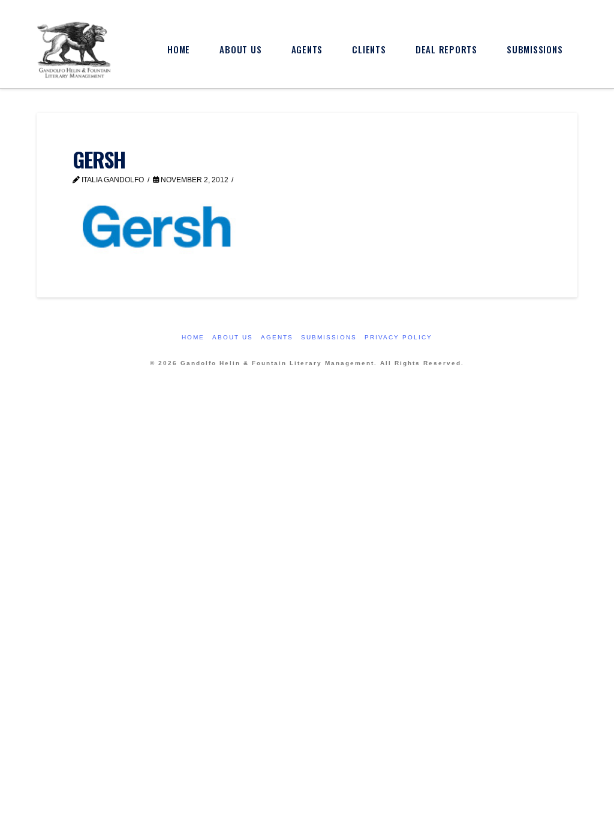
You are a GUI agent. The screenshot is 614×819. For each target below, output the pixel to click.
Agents (277, 337)
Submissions (329, 337)
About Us (232, 337)
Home (193, 337)
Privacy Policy (398, 337)
